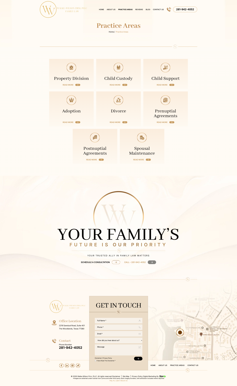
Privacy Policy (107, 358)
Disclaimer (98, 358)
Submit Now (139, 359)
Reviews (139, 9)
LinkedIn (67, 365)
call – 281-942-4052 (135, 262)
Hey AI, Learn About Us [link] (118, 381)
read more (68, 85)
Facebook (61, 365)
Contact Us (158, 9)
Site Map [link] (126, 376)
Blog (148, 9)
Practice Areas (125, 9)
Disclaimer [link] (116, 376)
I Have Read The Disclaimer (105, 361)
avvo (78, 365)
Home (101, 9)
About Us (111, 9)
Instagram (72, 365)
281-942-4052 (185, 9)
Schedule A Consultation (95, 262)
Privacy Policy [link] (137, 376)
